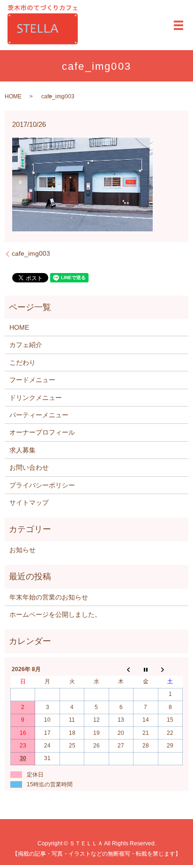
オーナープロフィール (42, 432)
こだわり (22, 362)
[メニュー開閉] (178, 25)
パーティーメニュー (38, 415)
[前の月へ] (121, 669)
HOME (13, 96)
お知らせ (22, 550)
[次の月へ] (170, 669)
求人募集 (22, 450)
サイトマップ (29, 502)
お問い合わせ (29, 467)
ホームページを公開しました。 (55, 614)
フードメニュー (32, 380)
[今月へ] (146, 669)
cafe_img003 (31, 253)
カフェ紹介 (25, 344)
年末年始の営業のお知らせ (48, 597)
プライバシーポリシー (42, 485)
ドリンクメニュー (35, 397)
